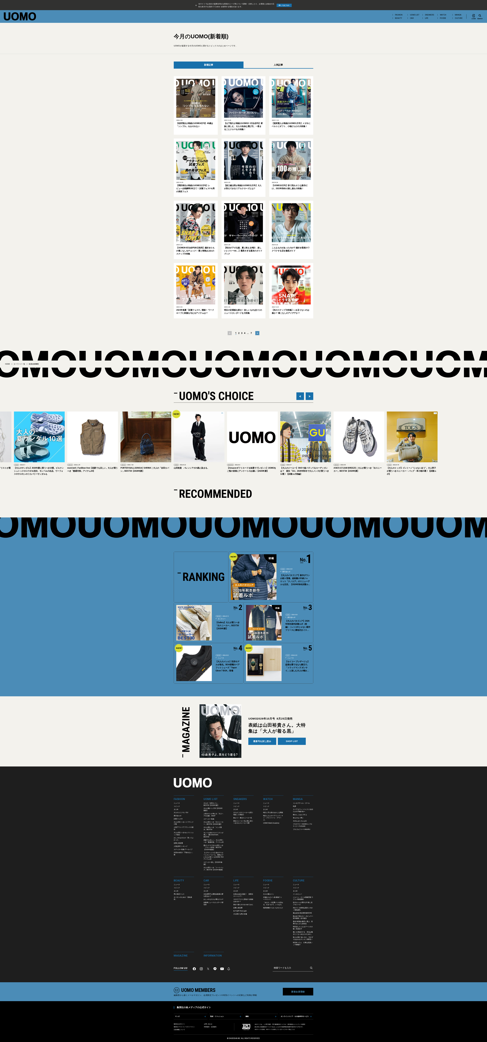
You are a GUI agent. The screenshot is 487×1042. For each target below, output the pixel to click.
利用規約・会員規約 (210, 1027)
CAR (412, 18)
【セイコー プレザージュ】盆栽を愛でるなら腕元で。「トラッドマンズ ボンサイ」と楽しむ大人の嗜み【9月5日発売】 (297, 666)
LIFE (426, 18)
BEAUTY (398, 18)
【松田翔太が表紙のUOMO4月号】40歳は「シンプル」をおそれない (194, 124)
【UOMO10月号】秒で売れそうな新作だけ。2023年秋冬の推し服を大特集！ (289, 187)
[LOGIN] (474, 16)
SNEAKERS (429, 15)
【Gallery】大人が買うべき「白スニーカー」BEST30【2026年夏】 (228, 625)
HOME (7, 364)
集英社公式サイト (179, 1024)
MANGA (458, 15)
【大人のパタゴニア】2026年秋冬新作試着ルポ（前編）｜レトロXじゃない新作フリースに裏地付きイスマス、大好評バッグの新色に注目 (297, 626)
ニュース (220, 658)
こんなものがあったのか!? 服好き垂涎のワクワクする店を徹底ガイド (290, 249)
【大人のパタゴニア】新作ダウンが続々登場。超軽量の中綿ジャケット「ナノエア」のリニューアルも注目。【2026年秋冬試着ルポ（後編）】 (295, 580)
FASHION (398, 15)
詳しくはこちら (284, 5)
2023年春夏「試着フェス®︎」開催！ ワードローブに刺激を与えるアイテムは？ (195, 311)
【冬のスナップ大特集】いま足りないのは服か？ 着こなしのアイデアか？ (290, 311)
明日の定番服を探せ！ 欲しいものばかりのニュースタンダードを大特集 (243, 311)
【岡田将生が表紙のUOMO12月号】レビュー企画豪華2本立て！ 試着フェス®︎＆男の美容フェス (195, 188)
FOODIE (443, 18)
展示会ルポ (286, 572)
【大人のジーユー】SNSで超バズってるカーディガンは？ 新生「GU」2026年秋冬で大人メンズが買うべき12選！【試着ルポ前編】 (180, 471)
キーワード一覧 (19, 364)
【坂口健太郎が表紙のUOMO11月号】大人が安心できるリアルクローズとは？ (243, 187)
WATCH (443, 15)
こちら (293, 1029)
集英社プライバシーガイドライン (184, 1027)
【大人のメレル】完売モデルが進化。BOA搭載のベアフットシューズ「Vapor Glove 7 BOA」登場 (228, 666)
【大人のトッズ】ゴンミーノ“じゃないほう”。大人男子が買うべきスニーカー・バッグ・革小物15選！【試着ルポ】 (287, 471)
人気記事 (278, 65)
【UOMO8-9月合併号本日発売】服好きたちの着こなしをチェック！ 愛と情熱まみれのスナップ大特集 (195, 251)
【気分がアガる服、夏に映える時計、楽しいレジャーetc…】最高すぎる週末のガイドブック (243, 251)
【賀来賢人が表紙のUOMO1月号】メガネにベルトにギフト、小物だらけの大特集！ (291, 124)
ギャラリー (221, 619)
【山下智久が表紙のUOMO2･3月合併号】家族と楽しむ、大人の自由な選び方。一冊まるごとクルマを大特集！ (243, 126)
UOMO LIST (415, 15)
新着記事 (208, 65)
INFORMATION (106, 464)
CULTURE (459, 18)
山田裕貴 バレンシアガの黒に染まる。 (67, 468)
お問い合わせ (208, 1024)
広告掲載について (179, 1029)
